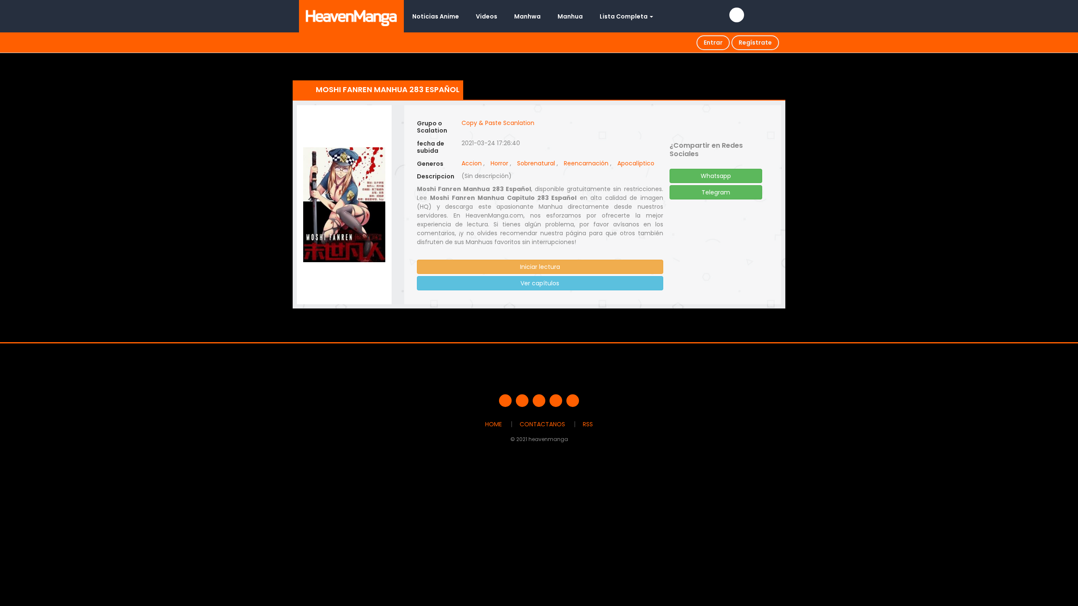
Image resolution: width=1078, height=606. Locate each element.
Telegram (716, 192)
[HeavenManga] (351, 16)
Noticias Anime (435, 16)
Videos (486, 16)
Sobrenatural (536, 163)
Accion (472, 163)
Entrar (713, 42)
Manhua (570, 16)
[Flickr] (556, 400)
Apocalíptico (635, 163)
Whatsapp (716, 176)
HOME (493, 424)
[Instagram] (572, 400)
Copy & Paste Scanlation (498, 123)
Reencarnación (586, 163)
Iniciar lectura (540, 267)
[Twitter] (522, 400)
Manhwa (527, 16)
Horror (499, 163)
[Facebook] (505, 400)
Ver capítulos (539, 283)
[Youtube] (539, 400)
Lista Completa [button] (624, 16)
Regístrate (755, 42)
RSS (588, 424)
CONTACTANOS (542, 424)
